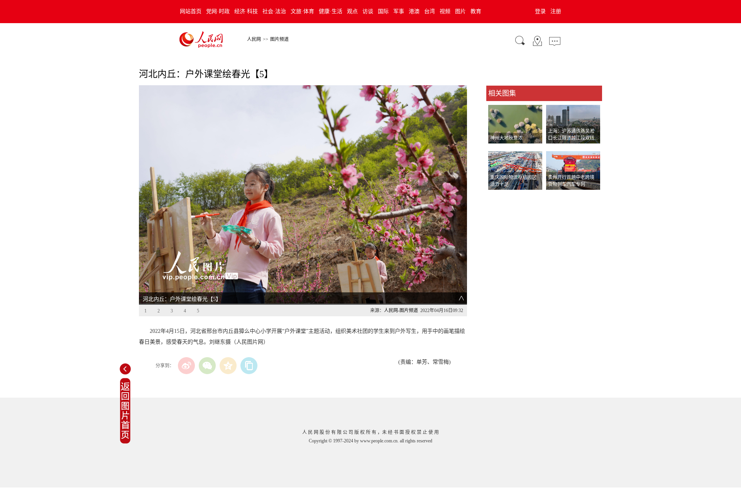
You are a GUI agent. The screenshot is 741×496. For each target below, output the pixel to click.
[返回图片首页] (125, 442)
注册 (555, 11)
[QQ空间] (228, 365)
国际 (383, 11)
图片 (460, 11)
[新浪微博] (186, 365)
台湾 (429, 11)
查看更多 (497, 198)
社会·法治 (274, 11)
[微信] (207, 365)
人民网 (254, 39)
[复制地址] (248, 365)
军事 (398, 11)
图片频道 (279, 39)
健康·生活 (330, 11)
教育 (475, 11)
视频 (445, 11)
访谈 (367, 11)
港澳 (414, 11)
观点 (352, 11)
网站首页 (190, 11)
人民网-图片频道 (401, 310)
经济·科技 (246, 11)
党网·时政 (218, 11)
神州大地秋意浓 (506, 138)
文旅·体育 (302, 11)
